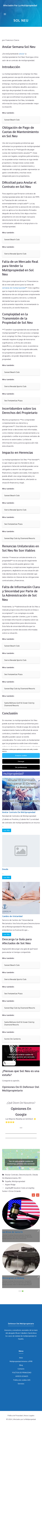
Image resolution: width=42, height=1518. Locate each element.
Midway (29, 1283)
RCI (19, 1178)
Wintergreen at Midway (13, 1278)
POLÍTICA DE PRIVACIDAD (21, 1373)
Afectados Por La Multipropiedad (20, 5)
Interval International (19, 1237)
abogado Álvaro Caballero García (20, 1333)
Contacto (21, 1369)
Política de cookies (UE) (21, 1380)
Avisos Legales (29, 1415)
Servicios (21, 1384)
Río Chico (16, 1238)
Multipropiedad (18, 1181)
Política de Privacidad (15, 1415)
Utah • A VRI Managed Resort (22, 1284)
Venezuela (22, 1238)
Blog (21, 1365)
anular (21, 54)
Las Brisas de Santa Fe (12, 1232)
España (8, 1181)
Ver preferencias (21, 767)
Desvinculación (25, 1174)
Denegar (21, 761)
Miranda (29, 1237)
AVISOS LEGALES (22, 1376)
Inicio (21, 1358)
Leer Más (6, 830)
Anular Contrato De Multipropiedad (18, 812)
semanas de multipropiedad (14, 288)
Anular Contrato (11, 1174)
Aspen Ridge (10, 1184)
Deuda (5, 869)
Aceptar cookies (21, 755)
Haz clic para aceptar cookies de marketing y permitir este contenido (21, 1056)
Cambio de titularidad (12, 916)
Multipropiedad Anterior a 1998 (21, 1361)
